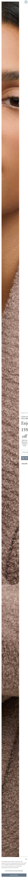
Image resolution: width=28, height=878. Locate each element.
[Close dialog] (26, 2)
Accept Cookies (14, 875)
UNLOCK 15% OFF (24, 458)
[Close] (26, 859)
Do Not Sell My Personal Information (14, 870)
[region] (14, 867)
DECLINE (24, 463)
